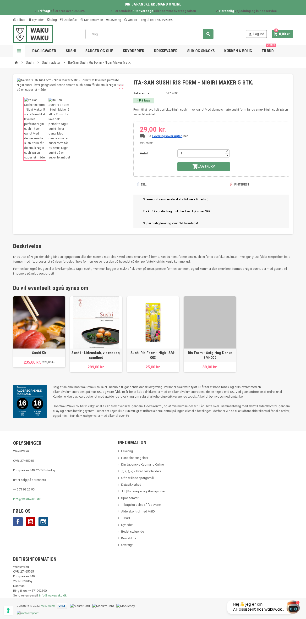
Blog (53, 20)
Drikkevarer (166, 50)
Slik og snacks (201, 50)
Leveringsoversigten (167, 136)
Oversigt (127, 545)
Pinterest (241, 184)
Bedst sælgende (132, 531)
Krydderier (133, 50)
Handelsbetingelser (134, 458)
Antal (144, 153)
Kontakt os (128, 538)
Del (143, 184)
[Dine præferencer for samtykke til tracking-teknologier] (8, 610)
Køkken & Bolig (238, 50)
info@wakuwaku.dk (27, 499)
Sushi (71, 50)
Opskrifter (70, 20)
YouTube (30, 521)
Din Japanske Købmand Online (142, 464)
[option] (39, 331)
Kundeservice (93, 20)
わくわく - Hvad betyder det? (141, 471)
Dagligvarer (44, 50)
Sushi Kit (39, 353)
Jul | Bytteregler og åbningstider (143, 491)
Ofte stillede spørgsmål (137, 478)
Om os (132, 20)
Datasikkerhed (131, 484)
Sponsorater (129, 498)
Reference (141, 93)
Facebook (18, 521)
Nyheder (38, 20)
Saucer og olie (99, 50)
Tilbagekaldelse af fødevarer (141, 504)
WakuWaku (47, 606)
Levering (115, 20)
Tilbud (21, 20)
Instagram (43, 521)
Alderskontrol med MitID (138, 511)
